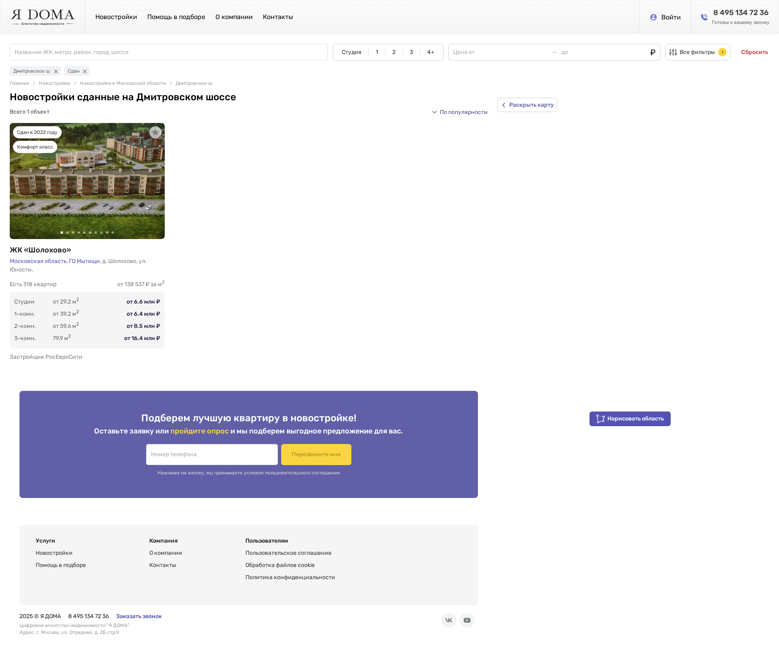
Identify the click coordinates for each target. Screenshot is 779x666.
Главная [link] (19, 83)
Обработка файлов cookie (280, 565)
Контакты (278, 17)
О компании (234, 17)
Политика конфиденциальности (290, 577)
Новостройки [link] (54, 83)
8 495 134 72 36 (88, 616)
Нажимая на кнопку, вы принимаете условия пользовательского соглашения (248, 473)
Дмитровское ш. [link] (194, 83)
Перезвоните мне (316, 454)
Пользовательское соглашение (288, 553)
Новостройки (116, 17)
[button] (460, 112)
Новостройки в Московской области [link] (123, 83)
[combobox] (171, 52)
